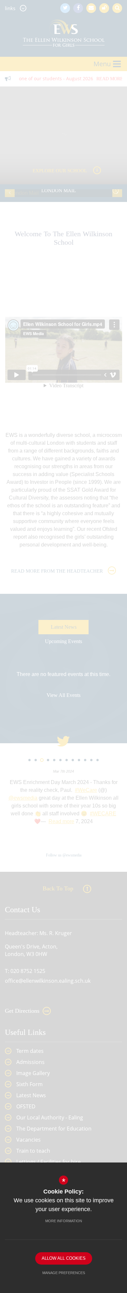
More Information (63, 1221)
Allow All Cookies (64, 1258)
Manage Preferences (63, 1273)
